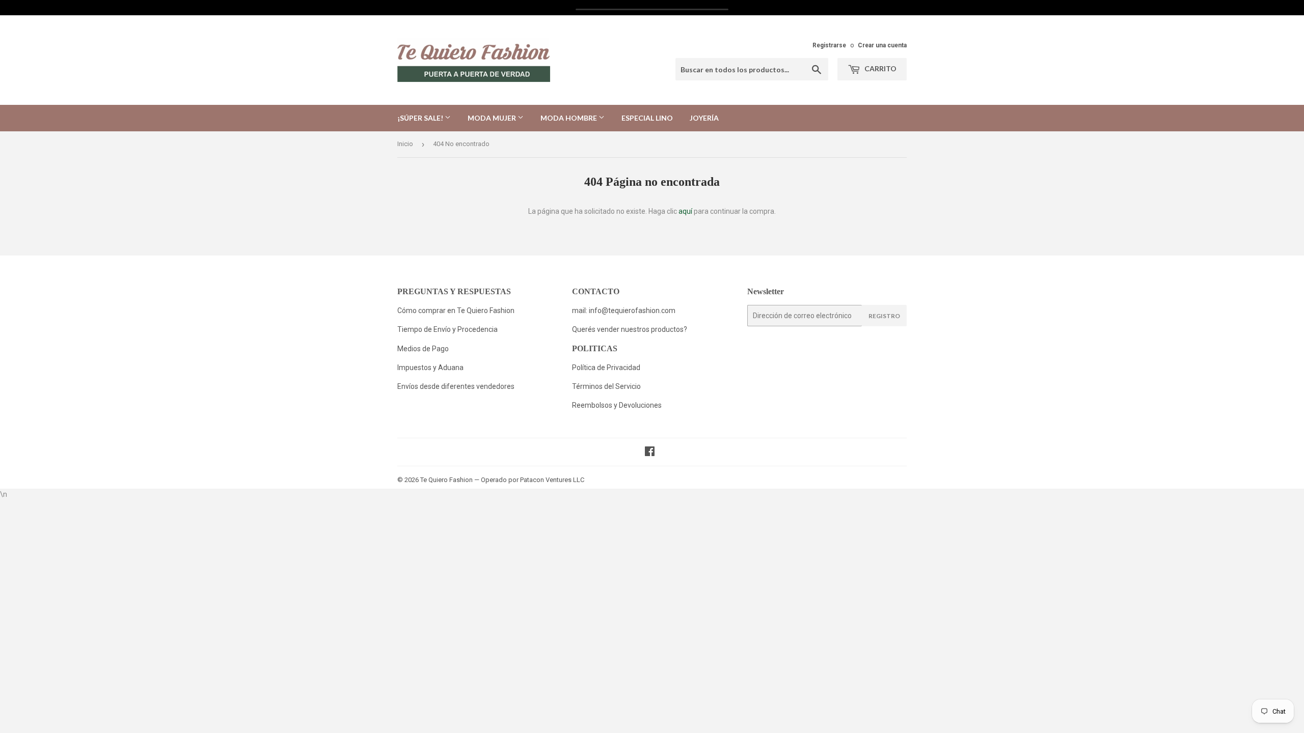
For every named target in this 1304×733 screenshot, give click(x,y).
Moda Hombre (569, 118)
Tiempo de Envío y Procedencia (447, 329)
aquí (685, 211)
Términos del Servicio (606, 386)
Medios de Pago (423, 349)
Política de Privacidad (607, 367)
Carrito (879, 68)
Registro (884, 316)
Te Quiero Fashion (446, 480)
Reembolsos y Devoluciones (617, 405)
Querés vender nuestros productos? (629, 329)
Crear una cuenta (882, 45)
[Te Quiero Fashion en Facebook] (649, 452)
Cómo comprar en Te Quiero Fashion (455, 310)
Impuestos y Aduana (430, 367)
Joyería (704, 118)
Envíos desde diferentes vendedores (455, 386)
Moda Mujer (493, 118)
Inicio (405, 144)
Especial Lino (647, 118)
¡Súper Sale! (421, 118)
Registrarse (829, 45)
